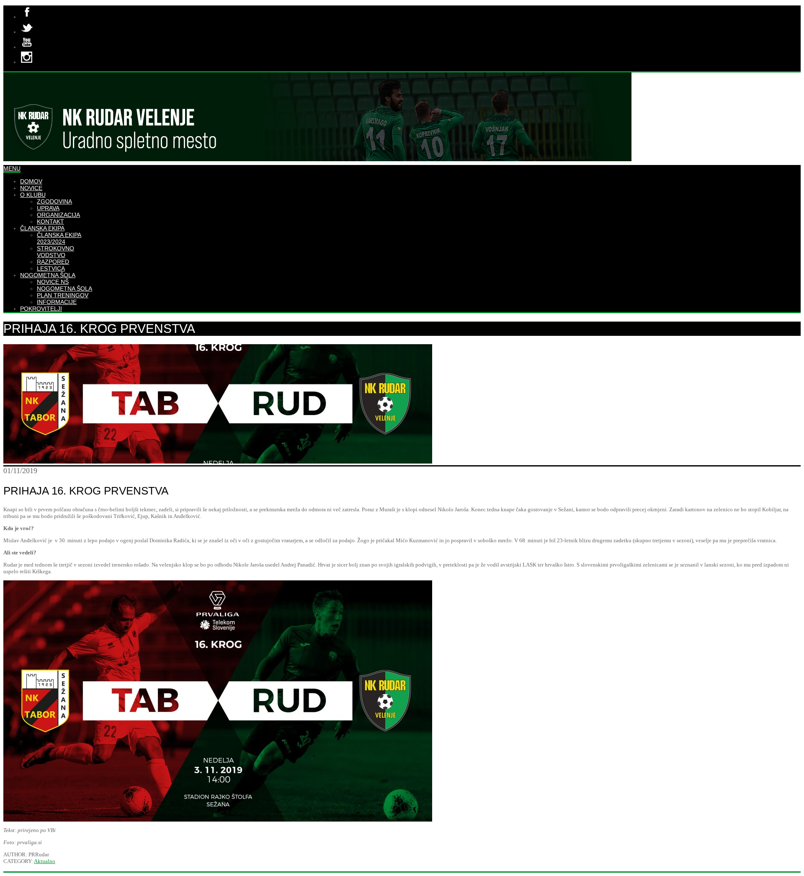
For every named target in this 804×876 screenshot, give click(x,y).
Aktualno (44, 861)
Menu (12, 168)
